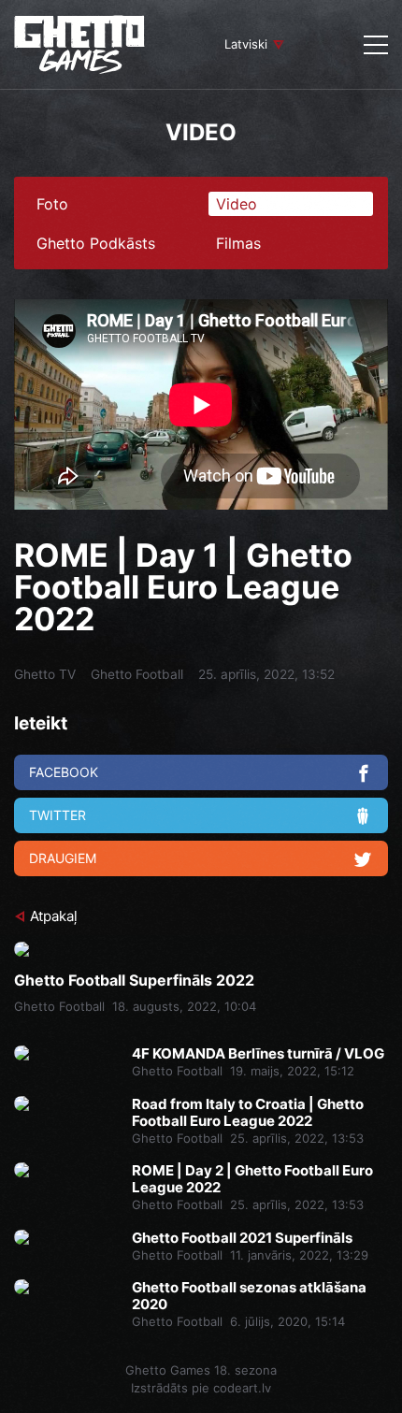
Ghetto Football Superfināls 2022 (134, 980)
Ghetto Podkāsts (95, 243)
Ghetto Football (137, 674)
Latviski (245, 43)
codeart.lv (242, 1387)
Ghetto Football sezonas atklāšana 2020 (249, 1296)
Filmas (238, 243)
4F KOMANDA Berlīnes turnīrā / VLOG (258, 1053)
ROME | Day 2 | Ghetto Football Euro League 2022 (252, 1179)
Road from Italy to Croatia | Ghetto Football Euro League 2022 (248, 1113)
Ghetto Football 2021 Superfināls (242, 1238)
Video (236, 204)
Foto (52, 204)
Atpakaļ (54, 916)
